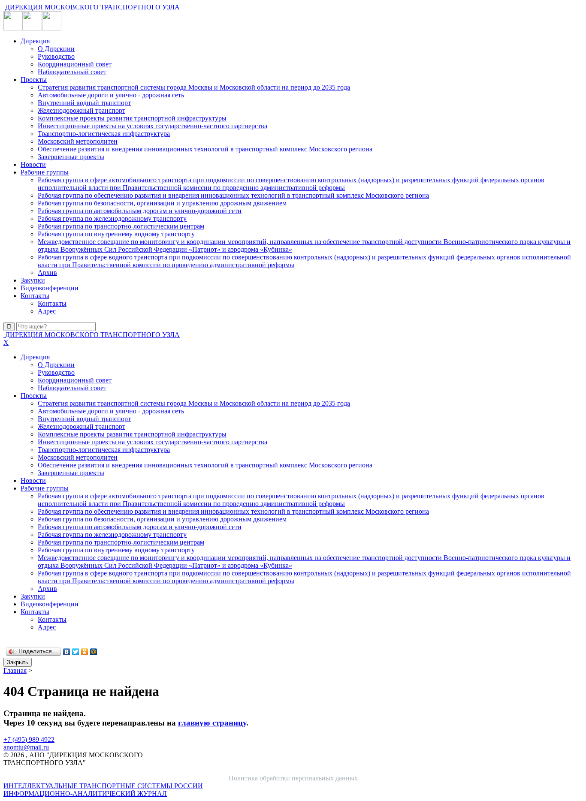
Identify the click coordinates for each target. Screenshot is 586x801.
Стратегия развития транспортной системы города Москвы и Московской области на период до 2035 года (194, 87)
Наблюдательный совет (72, 71)
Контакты (35, 295)
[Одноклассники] (84, 651)
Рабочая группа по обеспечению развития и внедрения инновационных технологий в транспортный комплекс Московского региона (233, 195)
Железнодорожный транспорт (81, 110)
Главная (15, 670)
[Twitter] (75, 651)
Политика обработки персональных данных (293, 778)
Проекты (34, 79)
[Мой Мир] (93, 651)
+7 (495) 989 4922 (28, 739)
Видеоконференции (50, 288)
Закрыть (17, 662)
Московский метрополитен (78, 141)
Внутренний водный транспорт (84, 102)
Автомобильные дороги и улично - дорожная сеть (111, 95)
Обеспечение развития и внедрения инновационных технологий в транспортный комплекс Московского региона (205, 149)
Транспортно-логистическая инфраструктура (104, 133)
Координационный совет (75, 64)
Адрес (47, 311)
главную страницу (212, 722)
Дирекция (35, 41)
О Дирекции (56, 48)
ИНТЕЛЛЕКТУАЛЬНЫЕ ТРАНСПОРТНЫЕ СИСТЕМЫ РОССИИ (103, 789)
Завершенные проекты (71, 156)
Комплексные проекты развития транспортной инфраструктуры (132, 118)
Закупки (33, 280)
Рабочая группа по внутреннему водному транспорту (116, 234)
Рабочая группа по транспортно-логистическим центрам (121, 226)
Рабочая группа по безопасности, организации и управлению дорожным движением (162, 203)
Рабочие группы (45, 172)
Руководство (56, 56)
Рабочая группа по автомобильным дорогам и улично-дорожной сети (140, 210)
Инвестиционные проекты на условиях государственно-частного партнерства (152, 125)
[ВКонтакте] (66, 651)
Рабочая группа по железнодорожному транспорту (112, 218)
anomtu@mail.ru (26, 747)
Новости (33, 164)
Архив (47, 272)
